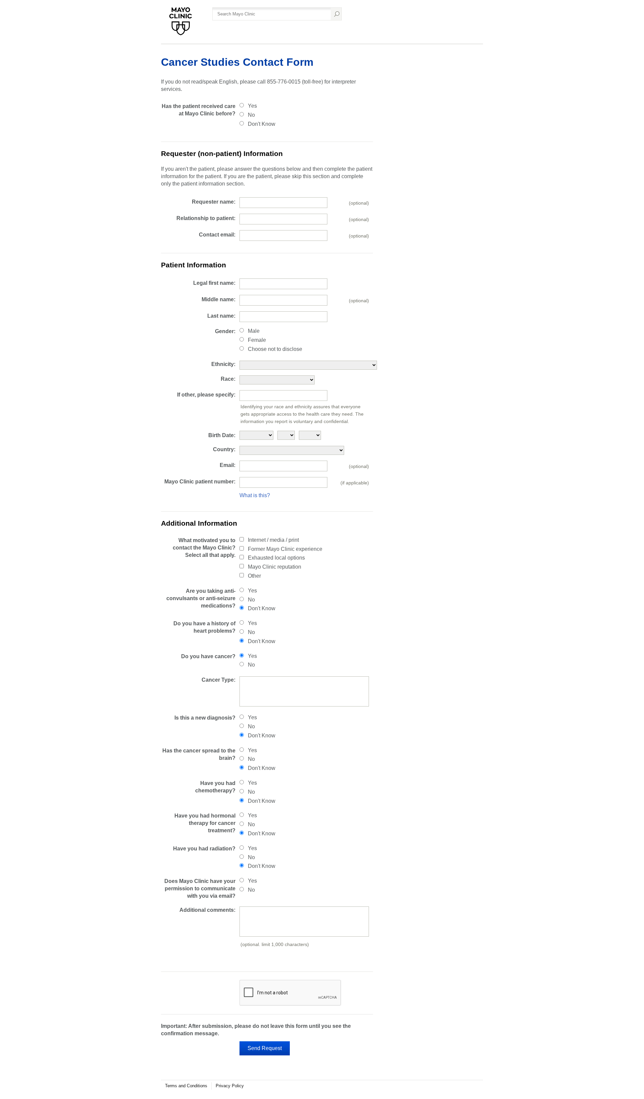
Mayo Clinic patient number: (199, 481)
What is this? (254, 495)
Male (254, 331)
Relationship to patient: (205, 218)
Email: (227, 465)
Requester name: (213, 202)
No (251, 115)
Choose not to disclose (275, 349)
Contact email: (217, 235)
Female (257, 340)
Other (254, 576)
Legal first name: (214, 283)
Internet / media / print (273, 540)
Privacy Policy (230, 1085)
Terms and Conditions (186, 1085)
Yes (252, 106)
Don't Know (261, 124)
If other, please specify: (206, 395)
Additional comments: (207, 910)
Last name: (221, 316)
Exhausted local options (276, 558)
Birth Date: (221, 435)
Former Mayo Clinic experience (285, 549)
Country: (224, 449)
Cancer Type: (218, 680)
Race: (228, 379)
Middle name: (218, 299)
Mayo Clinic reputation (274, 567)
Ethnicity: (223, 364)
